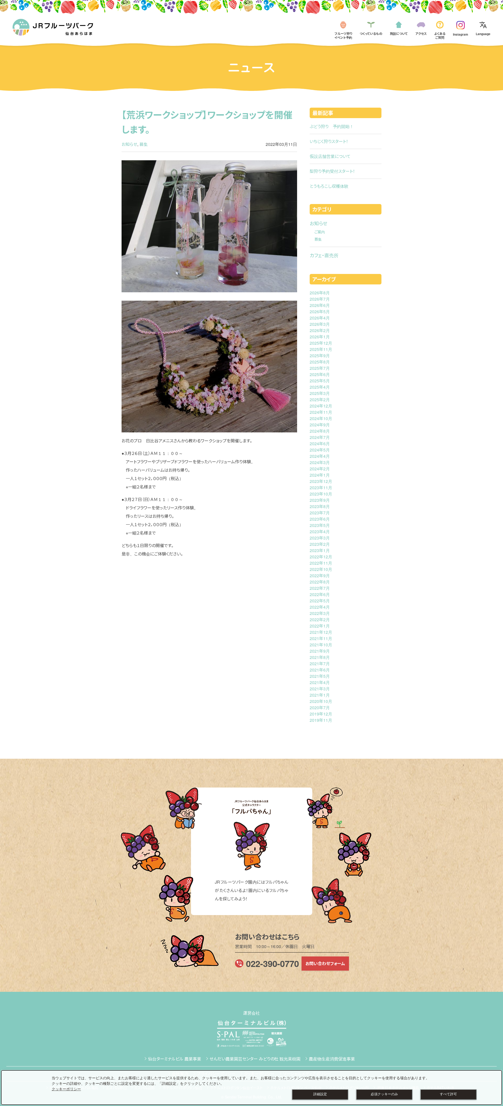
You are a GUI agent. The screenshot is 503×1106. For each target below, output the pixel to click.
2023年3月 (320, 538)
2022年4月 (320, 607)
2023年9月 (320, 500)
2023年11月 (321, 488)
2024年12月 (321, 406)
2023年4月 (320, 532)
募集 (143, 144)
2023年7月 (320, 513)
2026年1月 (320, 337)
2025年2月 (320, 400)
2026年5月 (320, 312)
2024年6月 (320, 444)
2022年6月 (320, 594)
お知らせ (129, 144)
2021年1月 (320, 695)
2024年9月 (320, 425)
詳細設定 (320, 1094)
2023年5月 (320, 525)
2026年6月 (320, 305)
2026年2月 (320, 330)
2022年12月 (321, 557)
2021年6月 (320, 670)
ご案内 (319, 231)
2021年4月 (320, 682)
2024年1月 (320, 475)
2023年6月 (320, 519)
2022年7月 (320, 588)
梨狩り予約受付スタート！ (332, 171)
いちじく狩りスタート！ (329, 141)
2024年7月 (320, 437)
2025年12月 (321, 343)
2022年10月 (321, 569)
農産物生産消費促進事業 (332, 1059)
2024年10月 (321, 418)
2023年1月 (320, 550)
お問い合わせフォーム (325, 963)
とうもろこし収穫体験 (329, 186)
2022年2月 (320, 620)
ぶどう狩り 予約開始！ (332, 126)
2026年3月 (320, 324)
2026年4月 (320, 318)
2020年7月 (320, 708)
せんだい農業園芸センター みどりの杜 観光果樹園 (255, 1059)
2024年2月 (320, 469)
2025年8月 (320, 362)
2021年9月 (320, 651)
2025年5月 (320, 381)
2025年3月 (320, 393)
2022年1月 (320, 626)
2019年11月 (321, 720)
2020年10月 (321, 701)
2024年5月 (320, 450)
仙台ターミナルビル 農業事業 (174, 1059)
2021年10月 (321, 645)
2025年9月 (320, 356)
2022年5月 (320, 601)
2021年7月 (320, 664)
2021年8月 (320, 657)
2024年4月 (320, 456)
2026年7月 (320, 299)
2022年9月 (320, 576)
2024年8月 (320, 431)
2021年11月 (321, 638)
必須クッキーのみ (384, 1094)
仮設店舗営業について (330, 156)
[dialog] (251, 1087)
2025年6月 (320, 374)
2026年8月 (320, 293)
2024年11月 (321, 412)
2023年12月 (321, 481)
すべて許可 (448, 1094)
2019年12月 (321, 714)
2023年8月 (320, 506)
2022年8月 (320, 582)
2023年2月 (320, 544)
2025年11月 (321, 349)
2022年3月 (320, 613)
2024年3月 (320, 462)
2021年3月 (320, 689)
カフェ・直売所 (324, 255)
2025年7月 (320, 368)
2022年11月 (321, 563)
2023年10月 (321, 494)
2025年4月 (320, 387)
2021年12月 (321, 632)
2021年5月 (320, 676)
